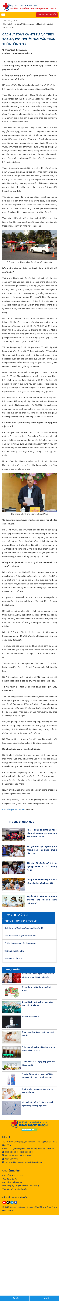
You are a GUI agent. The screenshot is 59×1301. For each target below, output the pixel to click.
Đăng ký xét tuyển (46, 15)
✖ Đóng (50, 645)
